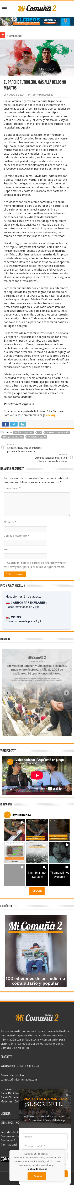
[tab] (26, 733)
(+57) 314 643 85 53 (26, 1065)
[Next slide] (66, 693)
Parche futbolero (37, 437)
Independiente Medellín (57, 432)
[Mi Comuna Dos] (37, 8)
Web (6, 549)
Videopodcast (14, 35)
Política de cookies (37, 1169)
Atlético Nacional (24, 432)
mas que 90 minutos (13, 437)
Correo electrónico (16, 535)
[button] (14, 830)
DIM (39, 432)
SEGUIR (37, 890)
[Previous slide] (7, 693)
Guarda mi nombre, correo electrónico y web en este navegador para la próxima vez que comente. (35, 565)
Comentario (12, 488)
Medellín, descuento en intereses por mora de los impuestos (24, 448)
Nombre (10, 522)
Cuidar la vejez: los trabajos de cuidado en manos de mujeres (51, 458)
